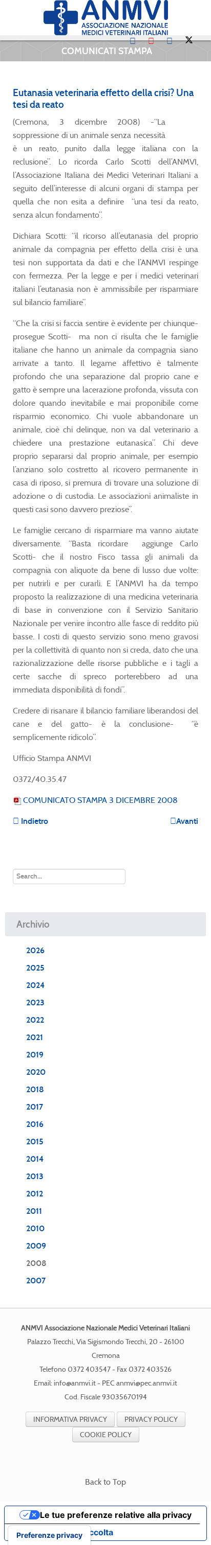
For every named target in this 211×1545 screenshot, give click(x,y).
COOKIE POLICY (106, 1434)
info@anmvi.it (75, 1383)
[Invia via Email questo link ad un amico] (195, 122)
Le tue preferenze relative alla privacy (116, 1515)
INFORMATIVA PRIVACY (70, 1419)
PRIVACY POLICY (151, 1419)
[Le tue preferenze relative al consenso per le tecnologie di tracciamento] (49, 1535)
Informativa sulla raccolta (63, 1532)
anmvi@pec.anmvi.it (146, 1383)
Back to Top (105, 1482)
